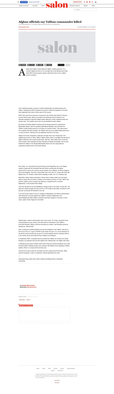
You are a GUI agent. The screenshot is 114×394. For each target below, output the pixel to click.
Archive (53, 370)
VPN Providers (57, 380)
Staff (49, 368)
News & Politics (23, 5)
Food (42, 5)
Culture (34, 5)
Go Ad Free (60, 370)
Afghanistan (22, 299)
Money (86, 5)
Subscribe (24, 2)
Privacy (62, 368)
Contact (55, 368)
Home (37, 368)
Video (93, 5)
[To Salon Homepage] (57, 4)
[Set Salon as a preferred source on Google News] (61, 65)
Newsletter (77, 2)
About (43, 368)
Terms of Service (71, 368)
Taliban (28, 299)
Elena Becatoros (24, 27)
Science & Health (75, 5)
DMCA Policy (57, 382)
